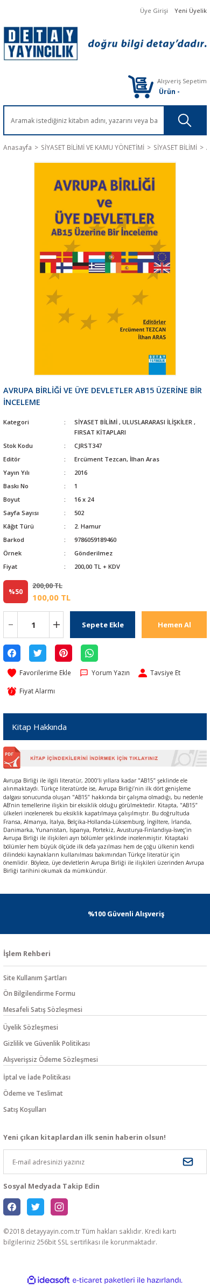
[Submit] (188, 1161)
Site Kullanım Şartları (35, 977)
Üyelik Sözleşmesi (30, 1027)
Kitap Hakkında (39, 726)
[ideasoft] (48, 1280)
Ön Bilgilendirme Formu (39, 993)
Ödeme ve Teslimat (33, 1093)
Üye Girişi (154, 10)
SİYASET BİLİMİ (95, 422)
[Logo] (105, 43)
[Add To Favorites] (39, 673)
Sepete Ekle (103, 624)
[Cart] (140, 86)
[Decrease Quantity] (10, 625)
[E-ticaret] (103, 1280)
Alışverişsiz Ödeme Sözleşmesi (50, 1059)
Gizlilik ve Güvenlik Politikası (46, 1043)
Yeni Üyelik (190, 10)
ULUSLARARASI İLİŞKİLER (157, 422)
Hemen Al (174, 624)
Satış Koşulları (24, 1109)
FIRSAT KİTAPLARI (100, 432)
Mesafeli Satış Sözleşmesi (42, 1009)
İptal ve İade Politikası (37, 1077)
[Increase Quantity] (56, 625)
